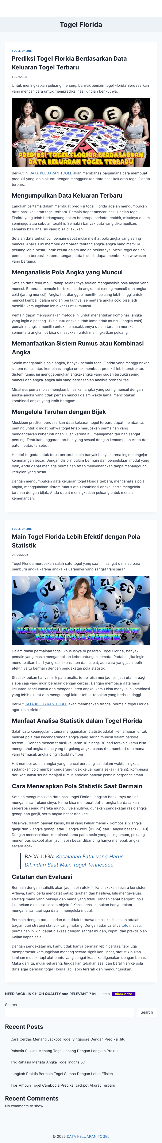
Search (11, 1005)
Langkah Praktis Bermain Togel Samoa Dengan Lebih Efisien (62, 1074)
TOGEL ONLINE (22, 50)
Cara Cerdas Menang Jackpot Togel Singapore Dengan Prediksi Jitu (68, 1039)
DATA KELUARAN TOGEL (88, 1136)
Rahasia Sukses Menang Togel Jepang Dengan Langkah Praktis (64, 1051)
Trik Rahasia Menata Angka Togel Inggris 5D (48, 1062)
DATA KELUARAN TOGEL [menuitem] (51, 173)
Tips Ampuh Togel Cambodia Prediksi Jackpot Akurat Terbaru (63, 1085)
